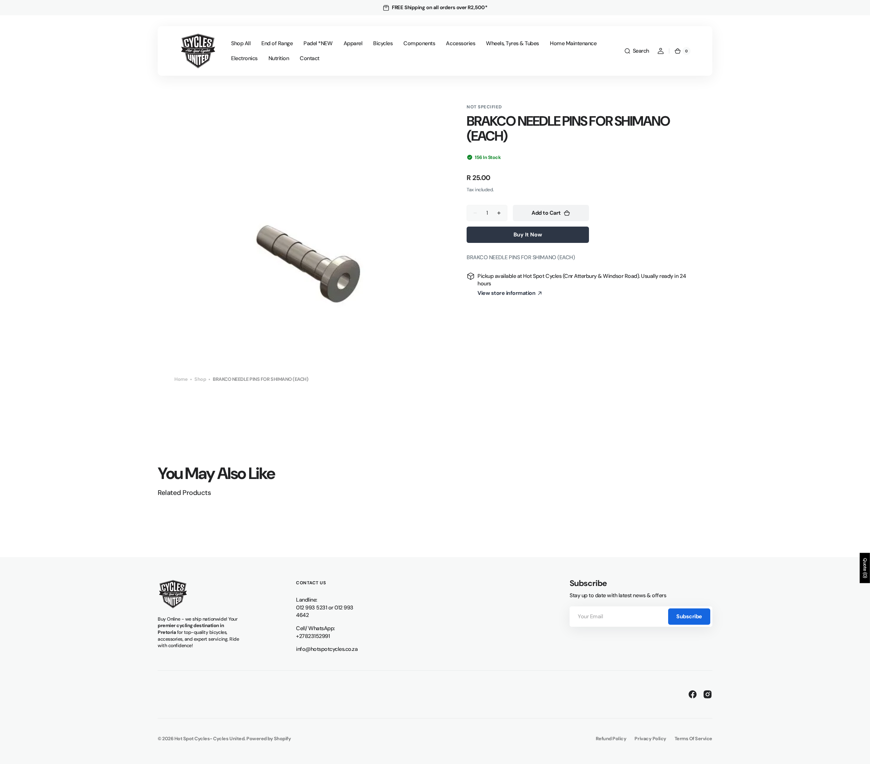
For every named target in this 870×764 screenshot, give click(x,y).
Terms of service (693, 738)
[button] (636, 50)
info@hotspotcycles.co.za (327, 649)
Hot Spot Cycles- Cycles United (209, 738)
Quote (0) (865, 568)
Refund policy (611, 738)
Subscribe (689, 616)
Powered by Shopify (268, 738)
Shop (200, 379)
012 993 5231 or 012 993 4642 (324, 611)
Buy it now (528, 234)
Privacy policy (650, 738)
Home (181, 379)
